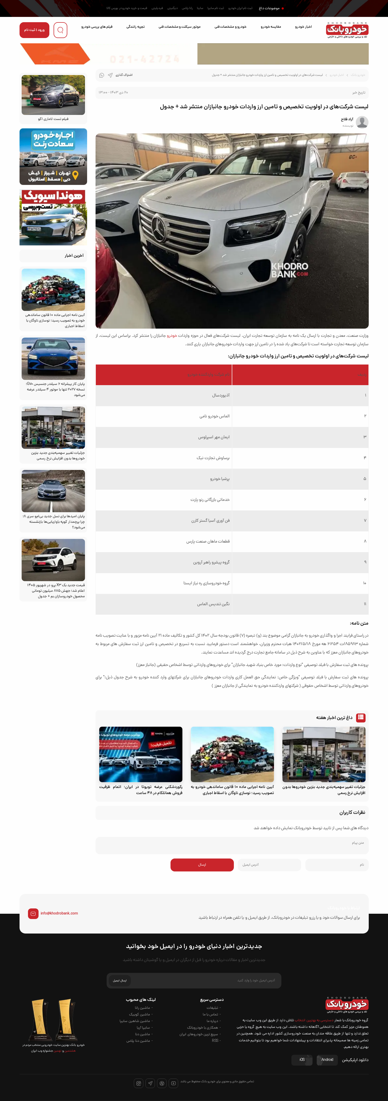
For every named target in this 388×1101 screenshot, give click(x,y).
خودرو (172, 336)
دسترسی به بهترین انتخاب (314, 1020)
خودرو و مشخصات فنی (231, 27)
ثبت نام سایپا (215, 8)
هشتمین (70, 1051)
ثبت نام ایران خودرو (240, 8)
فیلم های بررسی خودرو (96, 27)
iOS (302, 1060)
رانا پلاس (187, 8)
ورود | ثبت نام (34, 30)
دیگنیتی (172, 8)
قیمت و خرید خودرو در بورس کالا (126, 8)
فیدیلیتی (157, 8)
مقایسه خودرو (271, 27)
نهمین (57, 1051)
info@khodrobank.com (59, 914)
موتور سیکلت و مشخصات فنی (179, 27)
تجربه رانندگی (135, 27)
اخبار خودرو (303, 27)
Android (327, 1060)
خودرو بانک (358, 75)
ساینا (200, 8)
